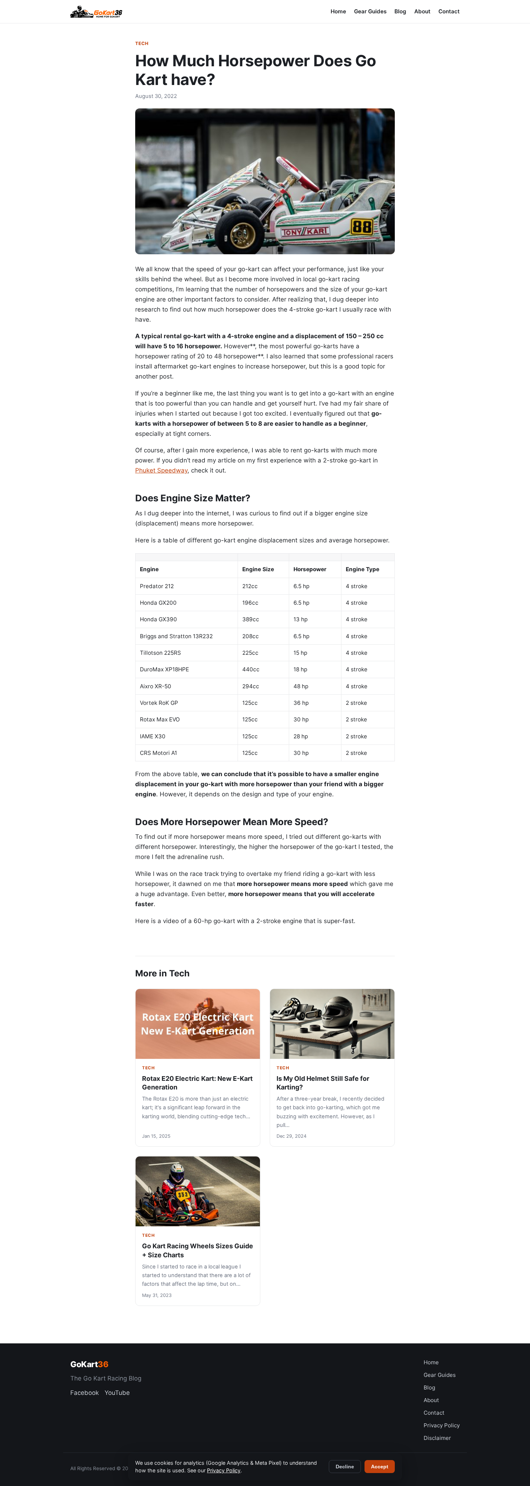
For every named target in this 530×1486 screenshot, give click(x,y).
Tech (141, 43)
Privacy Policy (442, 1425)
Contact (449, 11)
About (422, 11)
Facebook (84, 1392)
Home (338, 11)
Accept (379, 1466)
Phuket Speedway (161, 470)
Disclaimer (437, 1437)
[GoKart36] (96, 11)
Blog (400, 11)
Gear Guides (370, 11)
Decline (345, 1466)
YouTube (117, 1392)
